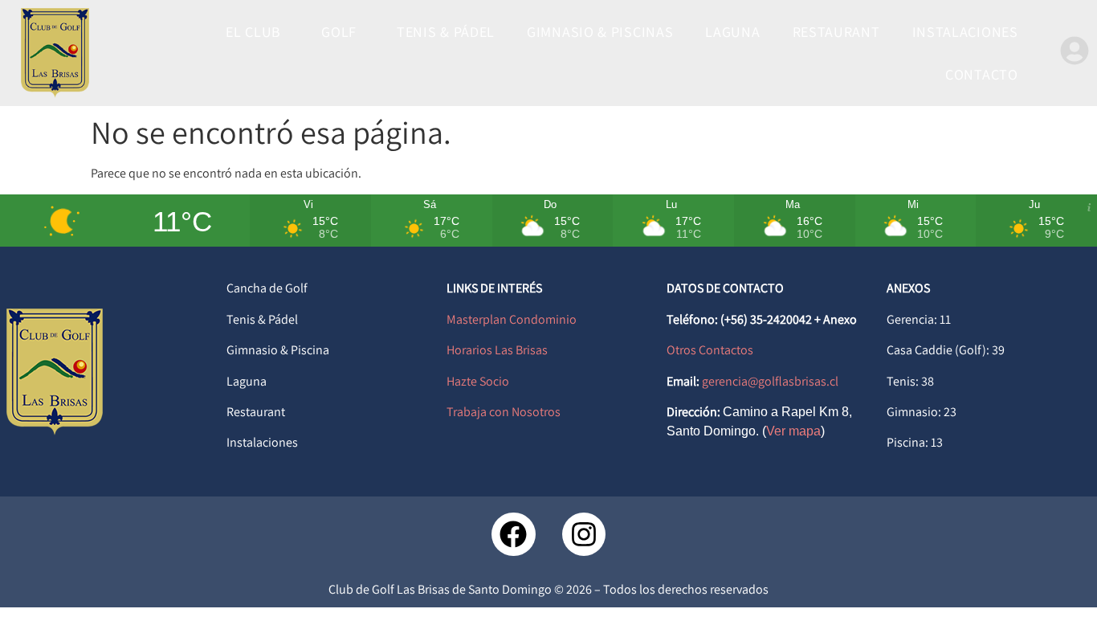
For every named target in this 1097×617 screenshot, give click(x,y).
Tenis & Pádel (262, 319)
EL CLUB (253, 31)
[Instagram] (584, 534)
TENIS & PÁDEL (446, 31)
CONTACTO (981, 74)
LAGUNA (732, 31)
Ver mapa (793, 431)
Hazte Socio (478, 381)
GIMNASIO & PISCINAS (600, 31)
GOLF (339, 31)
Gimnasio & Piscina (277, 349)
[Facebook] (513, 534)
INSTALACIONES (965, 31)
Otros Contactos (710, 349)
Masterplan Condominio (512, 319)
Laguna (246, 381)
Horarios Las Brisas (497, 349)
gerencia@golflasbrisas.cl (770, 381)
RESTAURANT (836, 31)
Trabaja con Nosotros (504, 411)
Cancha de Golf (267, 288)
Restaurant (255, 411)
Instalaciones (262, 442)
